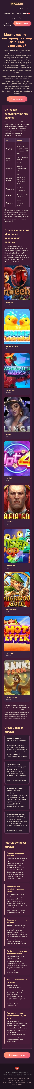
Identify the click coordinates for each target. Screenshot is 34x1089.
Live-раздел (13, 18)
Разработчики (22, 13)
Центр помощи (9, 13)
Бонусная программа (10, 9)
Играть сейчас (17, 99)
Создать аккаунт (22, 23)
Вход (7, 23)
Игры (29, 9)
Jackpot (22, 9)
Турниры (22, 18)
